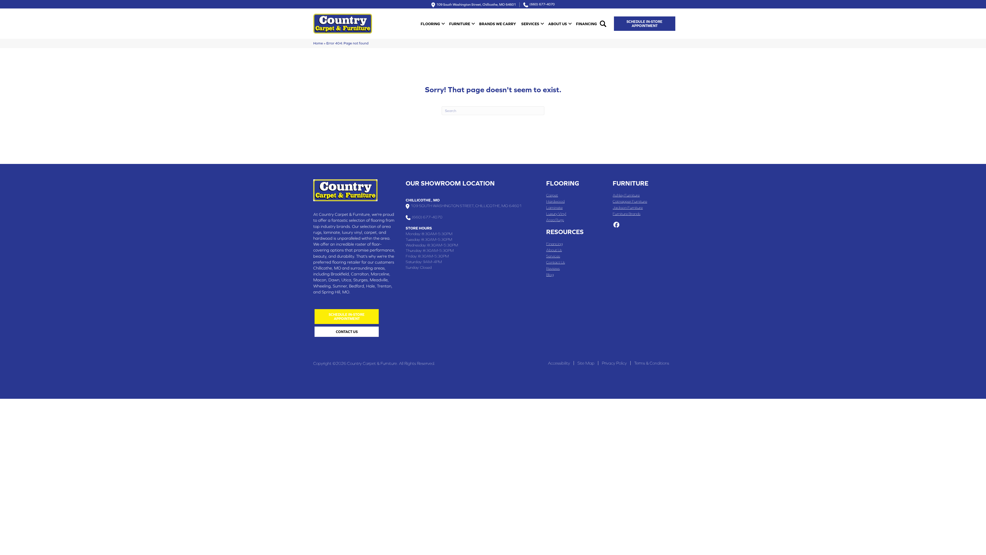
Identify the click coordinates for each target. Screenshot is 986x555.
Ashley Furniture (626, 195)
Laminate (554, 207)
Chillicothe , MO (423, 200)
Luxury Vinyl (556, 213)
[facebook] (616, 225)
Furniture (459, 24)
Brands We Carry (497, 24)
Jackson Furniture (628, 207)
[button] (443, 23)
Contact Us (555, 262)
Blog (550, 274)
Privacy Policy (614, 363)
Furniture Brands (626, 213)
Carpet (552, 195)
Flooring (430, 24)
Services (530, 24)
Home (318, 43)
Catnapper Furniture (630, 201)
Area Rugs (555, 220)
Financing (586, 24)
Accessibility (559, 363)
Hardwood (555, 201)
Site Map (585, 363)
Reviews (553, 268)
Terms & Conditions (651, 363)
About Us (557, 24)
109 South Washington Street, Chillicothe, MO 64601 (476, 4)
